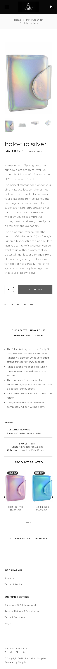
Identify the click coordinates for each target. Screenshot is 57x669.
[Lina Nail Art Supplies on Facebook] (5, 651)
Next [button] (48, 78)
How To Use (37, 330)
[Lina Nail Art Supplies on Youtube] (23, 651)
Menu (7, 7)
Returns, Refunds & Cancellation (22, 611)
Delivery (38, 335)
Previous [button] (9, 78)
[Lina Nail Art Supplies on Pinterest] (17, 651)
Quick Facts (19, 330)
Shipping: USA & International (20, 605)
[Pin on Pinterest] (18, 305)
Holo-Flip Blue (42, 507)
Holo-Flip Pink (15, 507)
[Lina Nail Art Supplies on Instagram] (11, 651)
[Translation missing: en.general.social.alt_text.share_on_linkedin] (24, 305)
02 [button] (30, 522)
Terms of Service (13, 584)
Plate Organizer (39, 450)
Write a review (34, 433)
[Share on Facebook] (6, 305)
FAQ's (8, 623)
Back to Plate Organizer (31, 539)
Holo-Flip (25, 450)
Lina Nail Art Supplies (32, 447)
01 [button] (27, 522)
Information (22, 335)
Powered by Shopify (15, 662)
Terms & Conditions (15, 617)
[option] (28, 78)
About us (9, 578)
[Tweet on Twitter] (11, 305)
